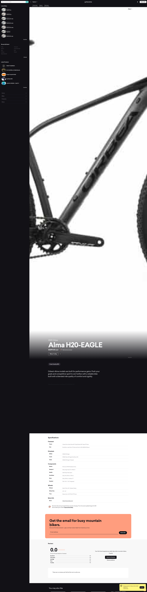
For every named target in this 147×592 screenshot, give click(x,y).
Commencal (17, 48)
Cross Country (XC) (54, 364)
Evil (15, 50)
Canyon (16, 46)
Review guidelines (111, 560)
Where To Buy (53, 354)
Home (3, 93)
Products (4, 99)
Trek (2, 46)
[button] (125, 588)
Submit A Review (110, 557)
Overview (35, 5)
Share (129, 9)
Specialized (4, 53)
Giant (15, 52)
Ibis (2, 50)
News (3, 102)
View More (25, 39)
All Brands (25, 57)
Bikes (3, 96)
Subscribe (143, 1)
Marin (2, 48)
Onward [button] (141, 587)
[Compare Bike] (60, 354)
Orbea (2, 52)
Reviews (47, 5)
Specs (40, 5)
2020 (50, 340)
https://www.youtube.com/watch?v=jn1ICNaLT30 (61, 384)
